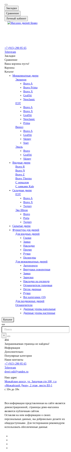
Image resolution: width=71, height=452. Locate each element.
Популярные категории (18, 355)
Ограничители (24, 305)
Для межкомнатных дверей (31, 261)
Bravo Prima (30, 87)
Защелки (28, 277)
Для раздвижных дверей (29, 301)
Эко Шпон (21, 210)
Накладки (29, 245)
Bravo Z (20, 174)
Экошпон (20, 79)
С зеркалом (22, 182)
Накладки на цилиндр (36, 281)
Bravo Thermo (23, 178)
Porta (26, 218)
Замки (27, 241)
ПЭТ (18, 103)
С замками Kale (24, 186)
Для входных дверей (27, 233)
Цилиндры (29, 257)
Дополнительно (14, 351)
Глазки (27, 237)
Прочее (27, 249)
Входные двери (21, 162)
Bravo (26, 150)
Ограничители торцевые (37, 285)
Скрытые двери (21, 226)
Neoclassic (29, 99)
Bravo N (20, 170)
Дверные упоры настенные (39, 313)
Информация (12, 347)
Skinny (27, 138)
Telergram (10, 51)
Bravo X (28, 91)
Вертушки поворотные (36, 269)
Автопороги (30, 265)
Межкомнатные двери (25, 75)
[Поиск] (8, 336)
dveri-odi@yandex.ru (16, 371)
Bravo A (28, 83)
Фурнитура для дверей (25, 229)
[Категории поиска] (3, 324)
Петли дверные (32, 289)
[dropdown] (6, 4)
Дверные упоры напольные (39, 309)
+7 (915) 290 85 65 (15, 47)
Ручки (27, 253)
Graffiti (27, 95)
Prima (26, 123)
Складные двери (22, 190)
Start (26, 142)
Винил (19, 127)
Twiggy (27, 206)
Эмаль (19, 146)
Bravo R (20, 166)
